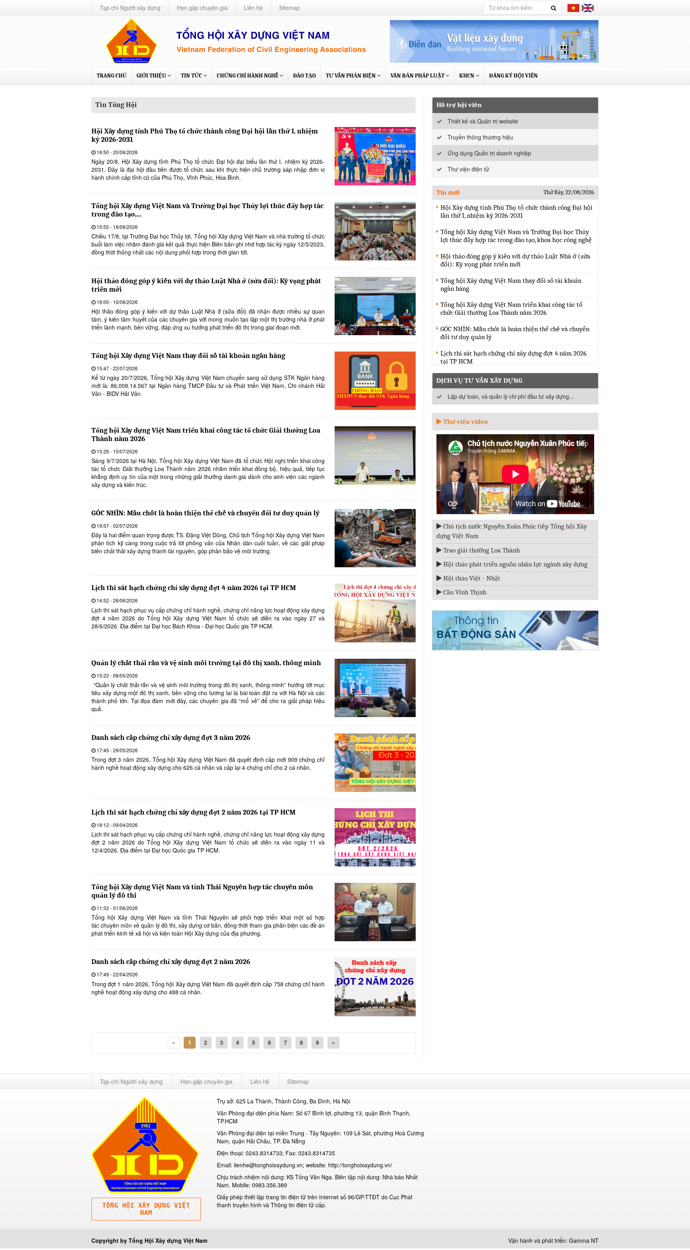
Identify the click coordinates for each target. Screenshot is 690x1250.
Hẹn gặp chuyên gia (202, 8)
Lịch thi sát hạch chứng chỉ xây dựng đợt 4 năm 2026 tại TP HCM (193, 588)
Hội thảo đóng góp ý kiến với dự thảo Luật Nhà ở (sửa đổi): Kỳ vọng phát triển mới (206, 285)
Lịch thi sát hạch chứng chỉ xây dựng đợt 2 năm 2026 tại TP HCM (193, 812)
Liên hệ (253, 8)
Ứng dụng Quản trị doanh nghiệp (489, 153)
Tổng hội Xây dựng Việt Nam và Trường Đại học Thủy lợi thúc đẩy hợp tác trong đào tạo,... (207, 210)
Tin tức (192, 75)
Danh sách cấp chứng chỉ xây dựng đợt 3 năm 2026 (170, 737)
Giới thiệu (152, 75)
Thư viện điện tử (468, 169)
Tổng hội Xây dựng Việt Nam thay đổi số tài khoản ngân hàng (188, 356)
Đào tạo (304, 75)
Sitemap (289, 8)
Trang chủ (112, 75)
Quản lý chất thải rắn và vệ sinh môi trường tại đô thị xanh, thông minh (206, 663)
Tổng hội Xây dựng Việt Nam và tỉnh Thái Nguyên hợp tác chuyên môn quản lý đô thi (202, 891)
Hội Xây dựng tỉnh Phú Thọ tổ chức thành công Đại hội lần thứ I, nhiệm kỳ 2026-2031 (204, 135)
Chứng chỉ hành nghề (248, 75)
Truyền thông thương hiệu (480, 137)
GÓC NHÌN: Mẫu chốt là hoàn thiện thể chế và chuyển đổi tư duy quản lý (205, 513)
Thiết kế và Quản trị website (483, 121)
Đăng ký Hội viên (513, 75)
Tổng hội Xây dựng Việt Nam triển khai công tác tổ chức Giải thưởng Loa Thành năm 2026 (205, 434)
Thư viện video (465, 421)
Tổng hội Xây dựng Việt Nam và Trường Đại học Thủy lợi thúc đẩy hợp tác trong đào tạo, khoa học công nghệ (516, 236)
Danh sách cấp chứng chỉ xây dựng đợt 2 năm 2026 (170, 962)
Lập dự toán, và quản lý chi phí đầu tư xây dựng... (511, 396)
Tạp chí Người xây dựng (130, 8)
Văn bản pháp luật (418, 75)
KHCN (467, 75)
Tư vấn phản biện (351, 75)
